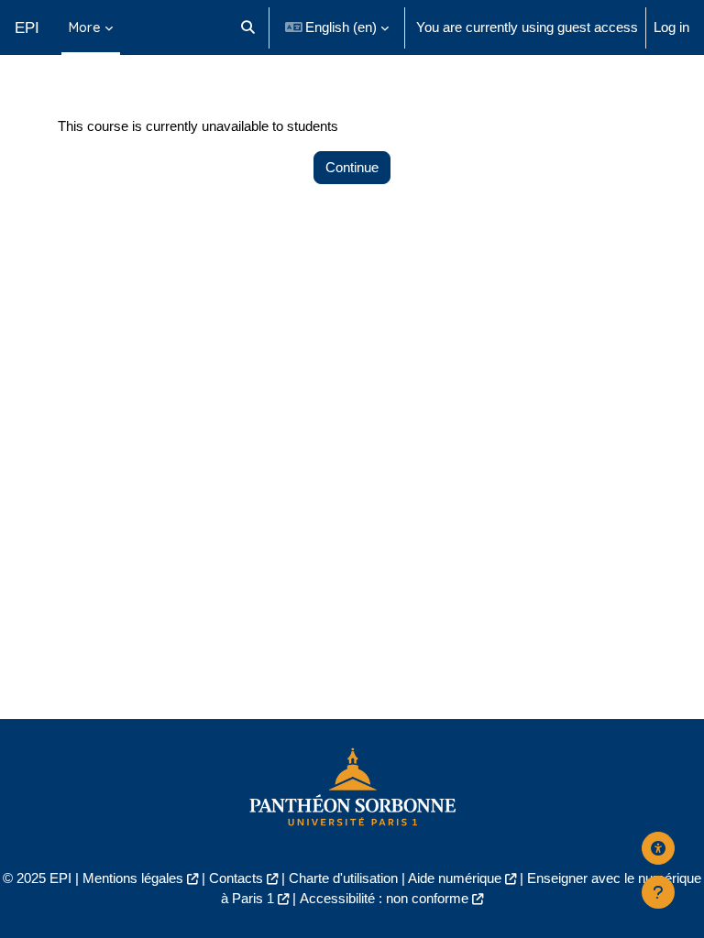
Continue (352, 167)
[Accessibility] (658, 848)
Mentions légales (132, 878)
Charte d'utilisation (343, 878)
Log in (671, 27)
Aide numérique (454, 878)
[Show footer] (658, 892)
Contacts (236, 878)
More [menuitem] (85, 27)
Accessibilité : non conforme (384, 898)
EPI (27, 27)
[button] (248, 27)
